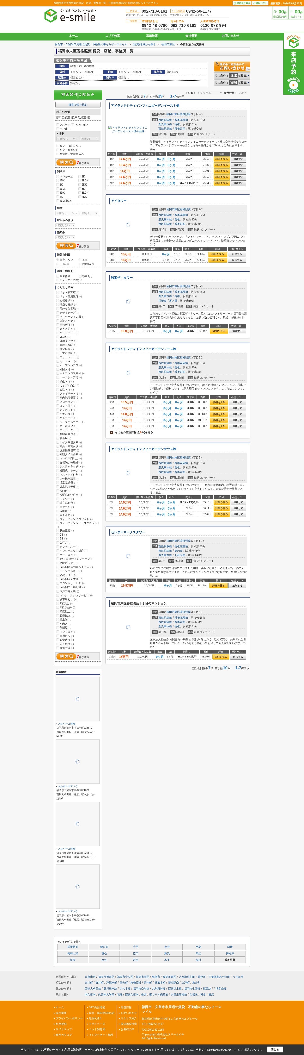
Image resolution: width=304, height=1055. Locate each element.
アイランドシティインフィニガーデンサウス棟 (143, 449)
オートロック (69, 554)
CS (63, 534)
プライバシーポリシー (69, 1018)
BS (63, 538)
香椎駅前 (72, 946)
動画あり (87, 276)
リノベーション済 (72, 316)
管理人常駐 (68, 345)
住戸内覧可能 (69, 591)
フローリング (69, 401)
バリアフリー (69, 333)
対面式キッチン (71, 470)
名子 (167, 960)
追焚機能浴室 (69, 478)
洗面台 (65, 490)
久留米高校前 (179, 994)
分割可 (65, 336)
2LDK (63, 188)
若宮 (135, 960)
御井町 (100, 982)
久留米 (194, 994)
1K (83, 176)
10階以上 (67, 611)
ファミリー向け (71, 393)
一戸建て (65, 128)
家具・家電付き (71, 446)
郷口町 (104, 946)
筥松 (104, 953)
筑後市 (202, 976)
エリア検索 (112, 37)
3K (83, 188)
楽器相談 (67, 300)
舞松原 (230, 953)
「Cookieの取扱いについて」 (221, 1049)
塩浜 (198, 960)
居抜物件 (67, 643)
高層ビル (67, 635)
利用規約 (61, 1023)
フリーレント (69, 357)
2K (61, 184)
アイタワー (119, 200)
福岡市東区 (173, 114)
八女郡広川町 (187, 976)
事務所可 (67, 324)
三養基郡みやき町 (219, 976)
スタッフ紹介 (129, 1018)
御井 (144, 994)
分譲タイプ (68, 341)
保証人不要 (68, 320)
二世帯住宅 (68, 353)
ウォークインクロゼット (76, 519)
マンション (81, 124)
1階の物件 (67, 607)
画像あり (65, 276)
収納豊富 (67, 530)
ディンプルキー (71, 571)
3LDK (85, 192)
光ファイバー (69, 546)
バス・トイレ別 (71, 474)
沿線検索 (152, 37)
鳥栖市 (156, 976)
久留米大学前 (106, 994)
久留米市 (90, 976)
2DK (84, 184)
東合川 (196, 982)
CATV (65, 542)
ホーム (73, 37)
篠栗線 (207, 988)
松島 (72, 960)
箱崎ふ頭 (72, 953)
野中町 (148, 982)
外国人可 (67, 369)
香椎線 (162, 300)
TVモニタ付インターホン (76, 558)
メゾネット (68, 409)
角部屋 (65, 627)
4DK (84, 196)
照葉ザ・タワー (122, 277)
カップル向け (69, 385)
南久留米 (90, 994)
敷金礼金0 (95, 1018)
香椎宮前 (180, 128)
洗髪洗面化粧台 (71, 494)
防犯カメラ (68, 575)
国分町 (124, 982)
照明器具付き (69, 434)
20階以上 (67, 615)
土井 (167, 946)
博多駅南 (173, 982)
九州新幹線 (158, 988)
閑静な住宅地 (69, 308)
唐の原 (179, 550)
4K (61, 196)
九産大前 (180, 555)
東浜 (167, 953)
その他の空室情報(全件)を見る (132, 432)
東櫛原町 (135, 982)
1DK (62, 180)
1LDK (85, 180)
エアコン (67, 506)
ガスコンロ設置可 (72, 373)
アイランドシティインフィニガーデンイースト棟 (145, 105)
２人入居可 (68, 328)
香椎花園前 (181, 119)
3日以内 (64, 264)
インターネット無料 (101, 1034)
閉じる (275, 1049)
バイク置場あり (71, 442)
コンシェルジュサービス (76, 595)
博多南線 (221, 988)
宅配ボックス (69, 562)
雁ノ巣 (173, 300)
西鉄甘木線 (175, 988)
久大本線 (125, 988)
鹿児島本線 (165, 124)
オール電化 (68, 425)
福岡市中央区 (125, 976)
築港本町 (160, 982)
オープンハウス (71, 365)
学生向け (67, 381)
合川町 (89, 982)
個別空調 (67, 647)
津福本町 (111, 982)
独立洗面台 (68, 502)
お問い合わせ (230, 37)
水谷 (104, 960)
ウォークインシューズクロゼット (78, 525)
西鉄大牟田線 (93, 988)
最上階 (65, 619)
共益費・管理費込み (72, 154)
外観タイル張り (71, 454)
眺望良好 (67, 349)
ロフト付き (68, 405)
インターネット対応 (73, 550)
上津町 (186, 982)
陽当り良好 (68, 304)
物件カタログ (64, 1034)
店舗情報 (126, 1007)
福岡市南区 (142, 976)
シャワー (67, 498)
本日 (84, 259)
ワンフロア (68, 631)
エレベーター (69, 430)
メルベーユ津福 (66, 723)
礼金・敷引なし (69, 149)
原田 (135, 953)
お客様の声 (127, 1029)
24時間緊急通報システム (76, 567)
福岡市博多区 (106, 976)
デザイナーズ (69, 312)
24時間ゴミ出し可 (72, 587)
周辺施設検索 (129, 1023)
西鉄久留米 (132, 994)
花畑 (119, 994)
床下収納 (67, 515)
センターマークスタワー (128, 532)
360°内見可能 (97, 1007)
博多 (203, 994)
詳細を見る (221, 159)
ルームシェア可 (71, 377)
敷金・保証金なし (70, 146)
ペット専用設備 (71, 296)
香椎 (177, 124)
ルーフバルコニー (72, 422)
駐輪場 (65, 438)
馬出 (198, 953)
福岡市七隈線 (192, 988)
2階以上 (66, 603)
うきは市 (238, 976)
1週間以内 (88, 264)
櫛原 (211, 994)
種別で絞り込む (78, 104)
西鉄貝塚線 (165, 119)
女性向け (67, 389)
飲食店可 (67, 639)
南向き (65, 623)
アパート (65, 124)
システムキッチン (72, 466)
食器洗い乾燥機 (71, 462)
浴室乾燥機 (68, 482)
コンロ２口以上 (71, 458)
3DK (62, 192)
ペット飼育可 (69, 292)
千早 (135, 946)
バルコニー (68, 417)
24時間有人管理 (71, 579)
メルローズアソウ (68, 786)
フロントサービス (72, 583)
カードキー (68, 361)
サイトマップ (64, 1029)
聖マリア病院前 (158, 994)
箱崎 (230, 946)
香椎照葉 (185, 114)
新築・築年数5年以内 (102, 1013)
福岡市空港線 (141, 988)
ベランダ (67, 413)
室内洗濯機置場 (71, 397)
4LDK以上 (66, 200)
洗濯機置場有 (69, 450)
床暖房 (65, 511)
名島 (198, 946)
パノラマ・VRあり (71, 280)
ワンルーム (66, 176)
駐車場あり (68, 599)
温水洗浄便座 (69, 486)
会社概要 (191, 37)
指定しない (66, 259)
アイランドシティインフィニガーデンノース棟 (143, 349)
